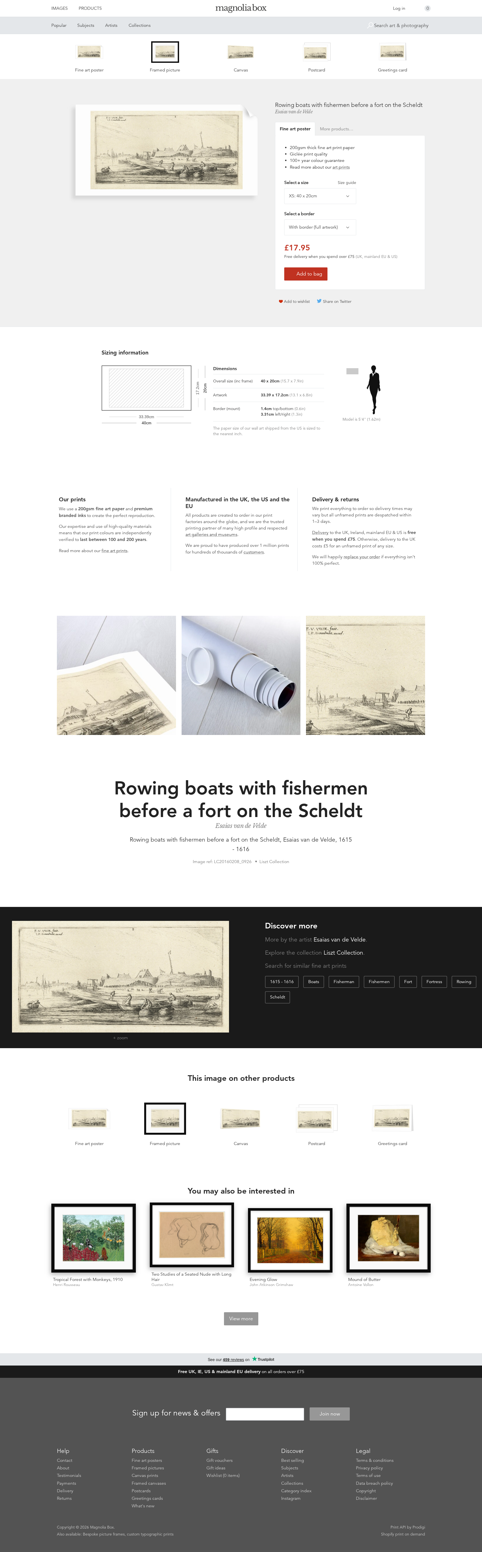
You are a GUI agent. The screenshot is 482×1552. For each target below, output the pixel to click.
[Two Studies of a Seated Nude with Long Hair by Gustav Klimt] (192, 1235)
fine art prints (114, 551)
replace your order (362, 557)
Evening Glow (263, 1279)
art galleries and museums (211, 534)
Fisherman (344, 982)
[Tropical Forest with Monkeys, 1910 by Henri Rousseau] (93, 1238)
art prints (341, 167)
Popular (58, 25)
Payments (66, 1483)
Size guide (347, 182)
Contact (64, 1460)
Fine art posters (147, 1460)
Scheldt (277, 997)
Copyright (366, 1491)
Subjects (85, 25)
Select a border (299, 214)
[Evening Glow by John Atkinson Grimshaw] (290, 1240)
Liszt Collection (343, 952)
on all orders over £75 (241, 1371)
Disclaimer (366, 1498)
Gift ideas (215, 1468)
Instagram (291, 1498)
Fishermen (379, 982)
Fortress (434, 982)
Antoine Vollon (360, 1284)
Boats (313, 982)
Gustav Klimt (162, 1284)
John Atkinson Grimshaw (271, 1284)
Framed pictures (148, 1468)
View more (241, 1319)
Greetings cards (147, 1498)
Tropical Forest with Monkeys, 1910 (88, 1279)
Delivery (320, 532)
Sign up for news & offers (176, 1413)
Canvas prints (145, 1475)
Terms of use (368, 1475)
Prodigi (419, 1527)
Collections (140, 25)
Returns (64, 1498)
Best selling (292, 1460)
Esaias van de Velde (294, 111)
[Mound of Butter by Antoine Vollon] (388, 1238)
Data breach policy (374, 1483)
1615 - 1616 (282, 982)
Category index (296, 1491)
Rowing (464, 982)
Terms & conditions (375, 1460)
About (63, 1468)
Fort (408, 982)
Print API (398, 1527)
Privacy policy (369, 1468)
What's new (143, 1506)
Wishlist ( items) (223, 1475)
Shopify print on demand (403, 1534)
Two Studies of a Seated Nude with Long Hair (191, 1276)
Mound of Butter (364, 1279)
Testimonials (69, 1475)
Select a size (320, 182)
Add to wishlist (297, 301)
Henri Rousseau (66, 1284)
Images (59, 8)
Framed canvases (149, 1483)
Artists (111, 25)
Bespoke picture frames (104, 1534)
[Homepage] (241, 9)
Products (90, 8)
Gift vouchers (219, 1460)
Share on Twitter (337, 301)
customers (254, 552)
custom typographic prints (150, 1534)
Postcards (141, 1491)
